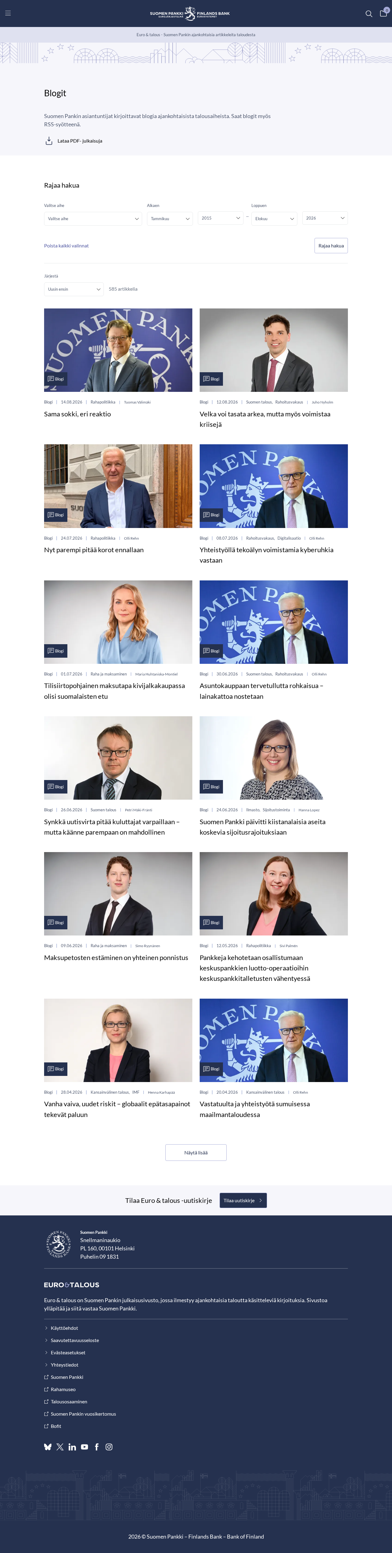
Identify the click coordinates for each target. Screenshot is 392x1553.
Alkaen (153, 205)
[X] (60, 1447)
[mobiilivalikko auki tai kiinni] (8, 13)
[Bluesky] (47, 1447)
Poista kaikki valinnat (66, 245)
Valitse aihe (54, 205)
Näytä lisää (196, 1152)
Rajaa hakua (331, 245)
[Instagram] (109, 1447)
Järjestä (51, 275)
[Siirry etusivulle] (190, 13)
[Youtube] (84, 1447)
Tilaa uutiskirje (239, 1200)
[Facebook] (96, 1447)
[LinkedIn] (72, 1447)
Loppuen (258, 205)
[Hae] (368, 13)
